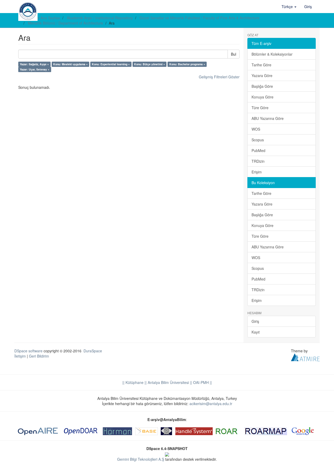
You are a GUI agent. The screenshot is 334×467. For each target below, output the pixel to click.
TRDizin (258, 161)
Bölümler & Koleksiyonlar (272, 54)
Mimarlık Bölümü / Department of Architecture (65, 23)
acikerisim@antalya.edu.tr (210, 403)
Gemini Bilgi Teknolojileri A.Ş (140, 459)
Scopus (258, 139)
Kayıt (256, 332)
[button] (289, 6)
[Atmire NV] (305, 356)
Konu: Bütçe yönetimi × (149, 64)
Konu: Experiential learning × (111, 64)
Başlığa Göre (262, 86)
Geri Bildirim (39, 356)
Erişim (257, 171)
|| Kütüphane (133, 382)
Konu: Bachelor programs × (187, 64)
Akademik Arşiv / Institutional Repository (100, 17)
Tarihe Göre (261, 64)
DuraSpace (93, 350)
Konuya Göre (262, 97)
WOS (256, 129)
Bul (233, 54)
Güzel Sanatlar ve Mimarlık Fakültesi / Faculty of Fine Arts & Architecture (199, 17)
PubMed (258, 150)
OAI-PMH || (202, 382)
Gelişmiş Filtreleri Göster (219, 76)
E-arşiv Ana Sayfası (44, 17)
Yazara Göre (262, 75)
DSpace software (28, 350)
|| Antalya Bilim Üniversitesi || (168, 382)
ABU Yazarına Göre (268, 118)
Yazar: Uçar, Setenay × (34, 69)
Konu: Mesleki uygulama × (70, 64)
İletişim (20, 356)
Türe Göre (260, 107)
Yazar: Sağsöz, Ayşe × (34, 64)
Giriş (255, 321)
